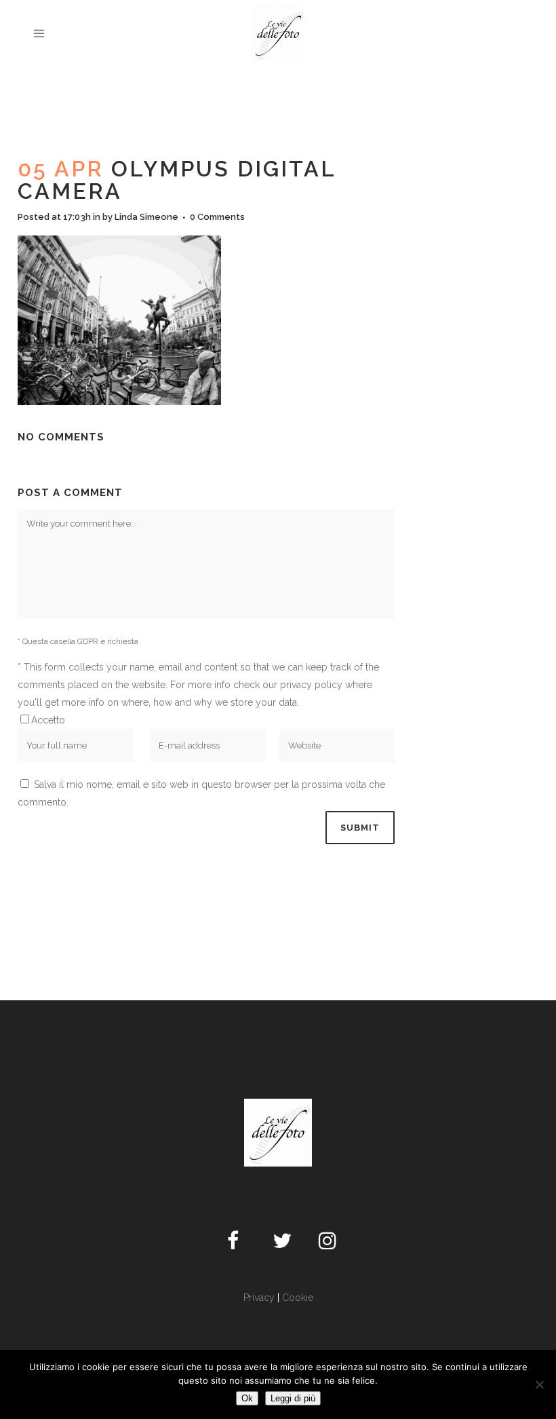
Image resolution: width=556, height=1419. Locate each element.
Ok (247, 1398)
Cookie (297, 1297)
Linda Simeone (146, 217)
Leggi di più (293, 1398)
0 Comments (217, 217)
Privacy (259, 1297)
